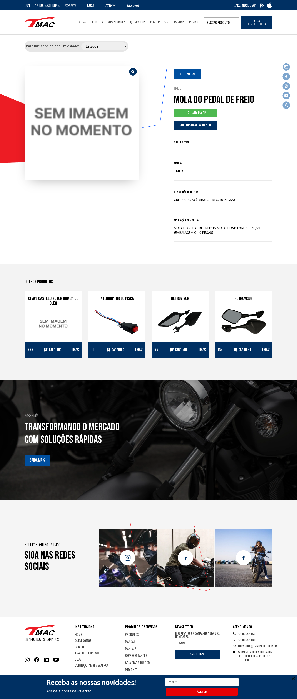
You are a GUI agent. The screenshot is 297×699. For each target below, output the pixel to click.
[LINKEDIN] (46, 659)
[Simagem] (82, 123)
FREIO (177, 88)
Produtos (97, 22)
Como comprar (159, 22)
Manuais (179, 22)
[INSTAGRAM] (27, 659)
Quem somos (137, 22)
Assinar (202, 691)
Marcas (81, 22)
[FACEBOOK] (36, 659)
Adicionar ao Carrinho (195, 125)
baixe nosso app (245, 5)
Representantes (116, 22)
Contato (194, 22)
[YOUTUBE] (55, 659)
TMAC (178, 171)
